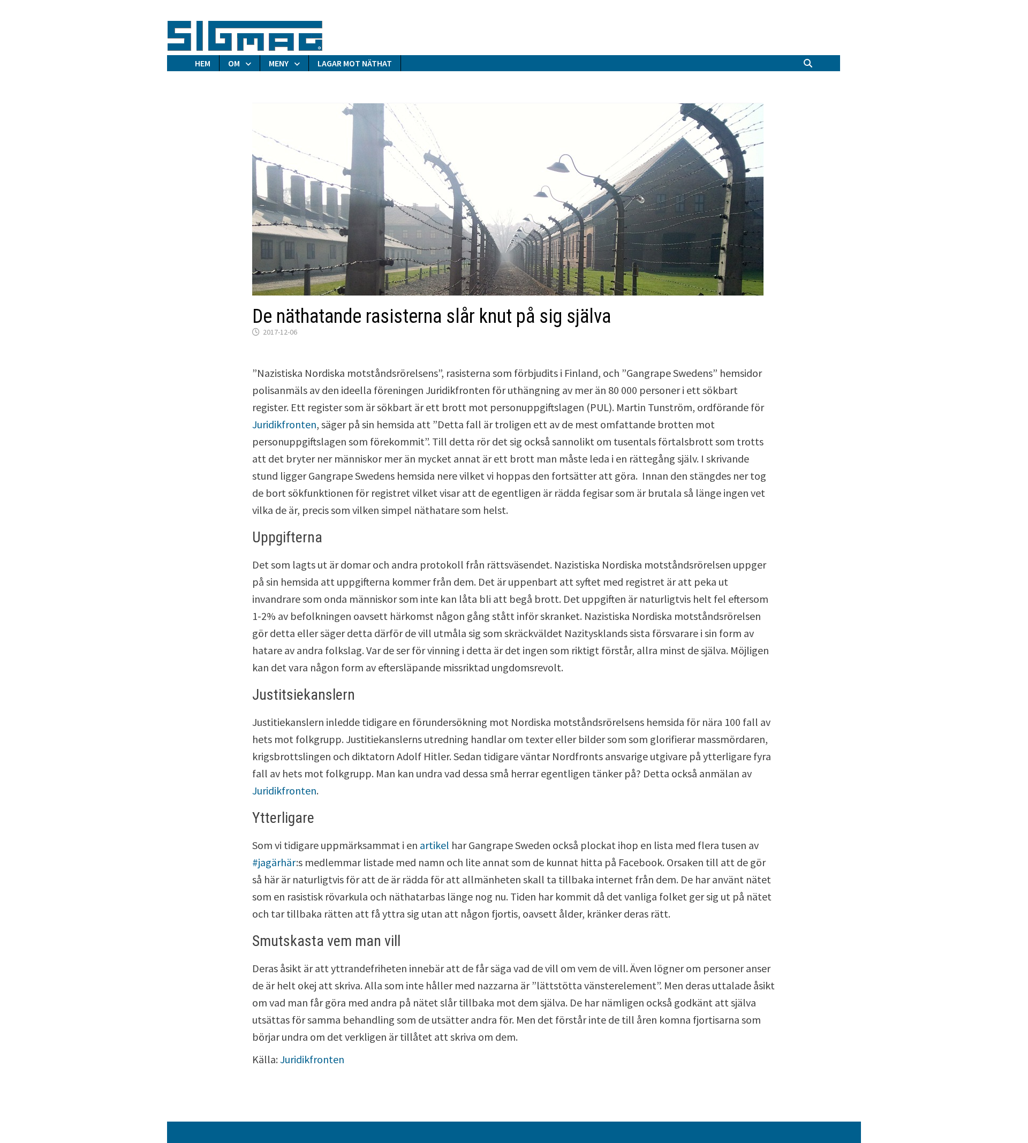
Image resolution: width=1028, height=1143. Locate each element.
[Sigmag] (245, 34)
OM (234, 63)
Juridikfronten (284, 424)
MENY (279, 63)
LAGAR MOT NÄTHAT (355, 63)
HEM (202, 63)
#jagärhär (274, 862)
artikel (434, 845)
